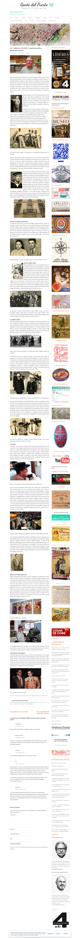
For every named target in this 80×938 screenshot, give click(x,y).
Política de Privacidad (41, 20)
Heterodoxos (33, 695)
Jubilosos (38, 695)
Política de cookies (34, 935)
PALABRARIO (38, 17)
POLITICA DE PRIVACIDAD (42, 847)
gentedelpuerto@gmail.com (57, 869)
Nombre (12, 829)
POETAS (50, 17)
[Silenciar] (66, 483)
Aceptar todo (50, 933)
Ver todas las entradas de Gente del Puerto (24, 703)
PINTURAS (44, 17)
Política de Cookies (52, 20)
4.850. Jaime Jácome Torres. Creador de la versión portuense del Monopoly (60, 716)
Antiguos (29, 695)
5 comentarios (27, 53)
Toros (47, 695)
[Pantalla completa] (68, 483)
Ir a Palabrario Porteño (56, 724)
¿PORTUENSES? (57, 17)
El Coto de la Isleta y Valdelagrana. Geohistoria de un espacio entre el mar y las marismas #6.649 (61, 816)
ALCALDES (17, 17)
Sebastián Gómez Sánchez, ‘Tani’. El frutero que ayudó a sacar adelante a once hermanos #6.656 (60, 780)
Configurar (66, 933)
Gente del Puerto (16, 12)
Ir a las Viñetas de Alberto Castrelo (61, 512)
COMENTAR (23, 17)
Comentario (13, 814)
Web (11, 838)
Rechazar (58, 933)
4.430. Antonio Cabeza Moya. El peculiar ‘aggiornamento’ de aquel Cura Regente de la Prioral (60, 654)
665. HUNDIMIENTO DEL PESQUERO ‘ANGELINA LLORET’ (60, 680)
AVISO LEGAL (12, 848)
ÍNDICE (11, 17)
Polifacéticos (42, 695)
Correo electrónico (15, 834)
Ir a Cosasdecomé (55, 638)
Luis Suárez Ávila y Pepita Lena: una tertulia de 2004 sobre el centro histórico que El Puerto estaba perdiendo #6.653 (60, 795)
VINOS (26, 20)
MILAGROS (30, 17)
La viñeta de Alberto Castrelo (16, 20)
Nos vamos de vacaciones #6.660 (58, 763)
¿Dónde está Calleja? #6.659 (57, 766)
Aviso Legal (32, 20)
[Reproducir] (53, 483)
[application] (61, 479)
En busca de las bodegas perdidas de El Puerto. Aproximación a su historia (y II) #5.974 (61, 671)
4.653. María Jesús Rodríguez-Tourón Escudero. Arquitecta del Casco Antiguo (61, 691)
